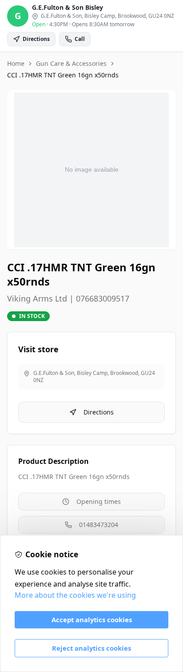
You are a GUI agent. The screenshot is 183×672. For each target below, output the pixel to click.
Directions (99, 412)
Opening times (98, 501)
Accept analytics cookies (92, 619)
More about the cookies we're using (75, 595)
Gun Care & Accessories (71, 63)
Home (15, 63)
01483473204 (98, 524)
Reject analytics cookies (91, 648)
